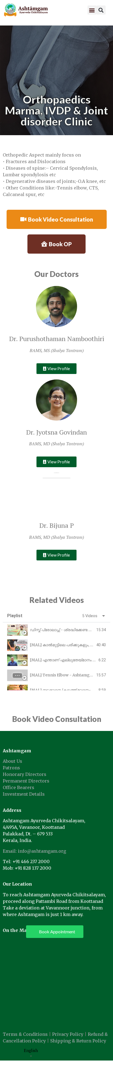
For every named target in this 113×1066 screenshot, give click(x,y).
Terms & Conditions (25, 1034)
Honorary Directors (24, 774)
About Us (12, 761)
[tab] (56, 629)
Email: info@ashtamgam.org (34, 851)
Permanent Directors (26, 781)
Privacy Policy (67, 1034)
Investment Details (24, 794)
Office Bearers (18, 787)
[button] (92, 10)
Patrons (11, 767)
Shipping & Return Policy (78, 1041)
